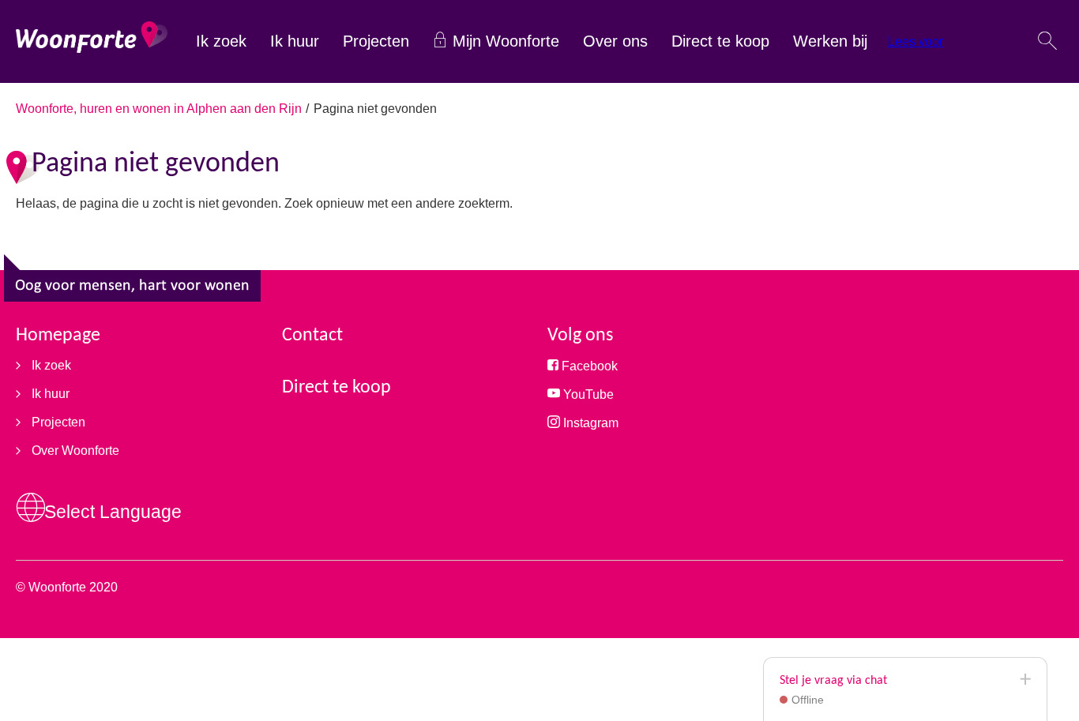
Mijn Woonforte (506, 41)
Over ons (615, 41)
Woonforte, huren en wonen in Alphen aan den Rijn (159, 108)
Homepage (58, 335)
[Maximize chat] (1024, 680)
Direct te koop (720, 41)
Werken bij (830, 41)
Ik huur (294, 41)
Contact (312, 335)
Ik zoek (221, 41)
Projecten (376, 41)
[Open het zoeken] (1047, 41)
